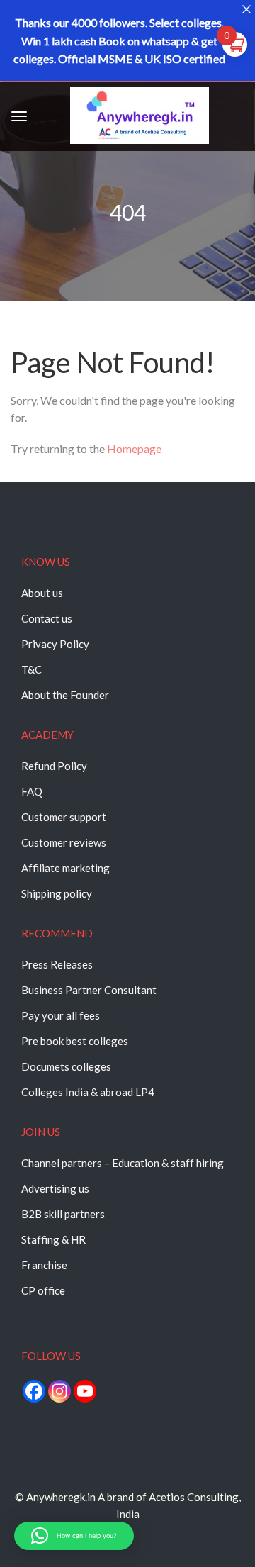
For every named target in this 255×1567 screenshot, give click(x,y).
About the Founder (65, 694)
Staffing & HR (53, 1239)
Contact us (46, 618)
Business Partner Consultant (89, 989)
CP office (43, 1290)
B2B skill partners (63, 1214)
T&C (31, 669)
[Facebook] (34, 1391)
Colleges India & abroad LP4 (87, 1092)
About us (42, 592)
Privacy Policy (55, 643)
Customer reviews (63, 842)
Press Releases (57, 964)
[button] (74, 1536)
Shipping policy (56, 893)
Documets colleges (66, 1066)
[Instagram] (59, 1391)
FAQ (31, 791)
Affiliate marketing (65, 867)
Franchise (44, 1265)
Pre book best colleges (74, 1041)
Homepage (134, 448)
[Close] (246, 9)
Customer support (63, 816)
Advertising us (55, 1188)
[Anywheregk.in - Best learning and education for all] (139, 118)
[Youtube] (85, 1391)
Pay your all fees (60, 1015)
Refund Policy (54, 765)
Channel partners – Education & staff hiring (122, 1162)
